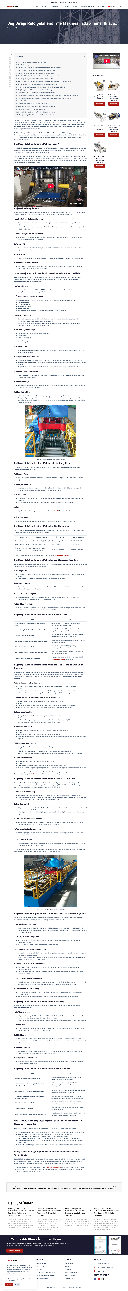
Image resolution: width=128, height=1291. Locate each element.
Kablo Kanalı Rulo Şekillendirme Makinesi (32, 109)
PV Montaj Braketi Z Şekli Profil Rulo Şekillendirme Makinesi (37, 112)
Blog (67, 6)
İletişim (101, 6)
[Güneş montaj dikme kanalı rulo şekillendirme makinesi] (99, 146)
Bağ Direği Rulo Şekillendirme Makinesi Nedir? (32, 62)
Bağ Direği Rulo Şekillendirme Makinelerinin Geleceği (35, 90)
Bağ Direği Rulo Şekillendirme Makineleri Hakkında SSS (35, 79)
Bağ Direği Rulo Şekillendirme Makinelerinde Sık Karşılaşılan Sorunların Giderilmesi (44, 81)
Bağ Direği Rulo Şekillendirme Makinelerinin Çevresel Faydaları (38, 84)
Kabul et (9, 1284)
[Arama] (121, 6)
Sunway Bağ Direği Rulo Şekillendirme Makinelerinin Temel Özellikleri (40, 67)
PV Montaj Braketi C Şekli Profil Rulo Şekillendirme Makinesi (37, 106)
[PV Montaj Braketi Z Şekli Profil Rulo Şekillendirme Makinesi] (113, 115)
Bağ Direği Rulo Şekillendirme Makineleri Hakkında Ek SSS (37, 92)
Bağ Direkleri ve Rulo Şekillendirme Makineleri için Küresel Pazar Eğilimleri (42, 87)
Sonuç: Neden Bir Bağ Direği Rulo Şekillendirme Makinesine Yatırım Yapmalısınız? (45, 98)
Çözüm (75, 6)
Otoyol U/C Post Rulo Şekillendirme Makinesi (33, 104)
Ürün (44, 6)
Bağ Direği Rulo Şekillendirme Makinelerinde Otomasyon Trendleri (39, 76)
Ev (37, 6)
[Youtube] (99, 1279)
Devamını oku (99, 103)
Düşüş (17, 1284)
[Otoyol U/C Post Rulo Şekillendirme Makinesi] (99, 84)
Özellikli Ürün (23, 101)
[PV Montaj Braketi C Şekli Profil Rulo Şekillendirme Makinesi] (113, 84)
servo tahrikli (54, 511)
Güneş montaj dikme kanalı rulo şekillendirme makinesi (36, 115)
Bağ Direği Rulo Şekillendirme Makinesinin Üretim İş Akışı (36, 70)
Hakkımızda (55, 6)
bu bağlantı (33, 774)
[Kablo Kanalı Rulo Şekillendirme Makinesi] (99, 115)
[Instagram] (103, 1279)
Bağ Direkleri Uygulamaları (26, 65)
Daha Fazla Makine (87, 6)
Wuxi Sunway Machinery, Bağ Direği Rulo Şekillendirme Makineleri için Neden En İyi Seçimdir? (49, 95)
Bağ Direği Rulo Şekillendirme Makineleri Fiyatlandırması (36, 73)
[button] (10, 58)
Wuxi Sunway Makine (62, 555)
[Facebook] (95, 1279)
